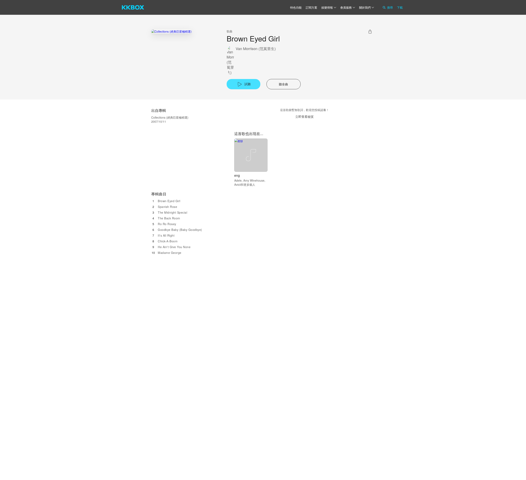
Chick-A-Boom (168, 241)
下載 (400, 7)
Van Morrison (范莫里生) (256, 48)
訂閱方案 (311, 7)
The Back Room (169, 218)
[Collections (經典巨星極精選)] (171, 31)
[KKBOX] (133, 7)
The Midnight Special (172, 212)
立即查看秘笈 (304, 116)
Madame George (169, 253)
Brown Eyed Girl (169, 201)
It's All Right (166, 235)
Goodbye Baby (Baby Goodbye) (180, 230)
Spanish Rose (167, 207)
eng (237, 175)
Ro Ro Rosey (167, 224)
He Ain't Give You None (174, 247)
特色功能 (296, 7)
